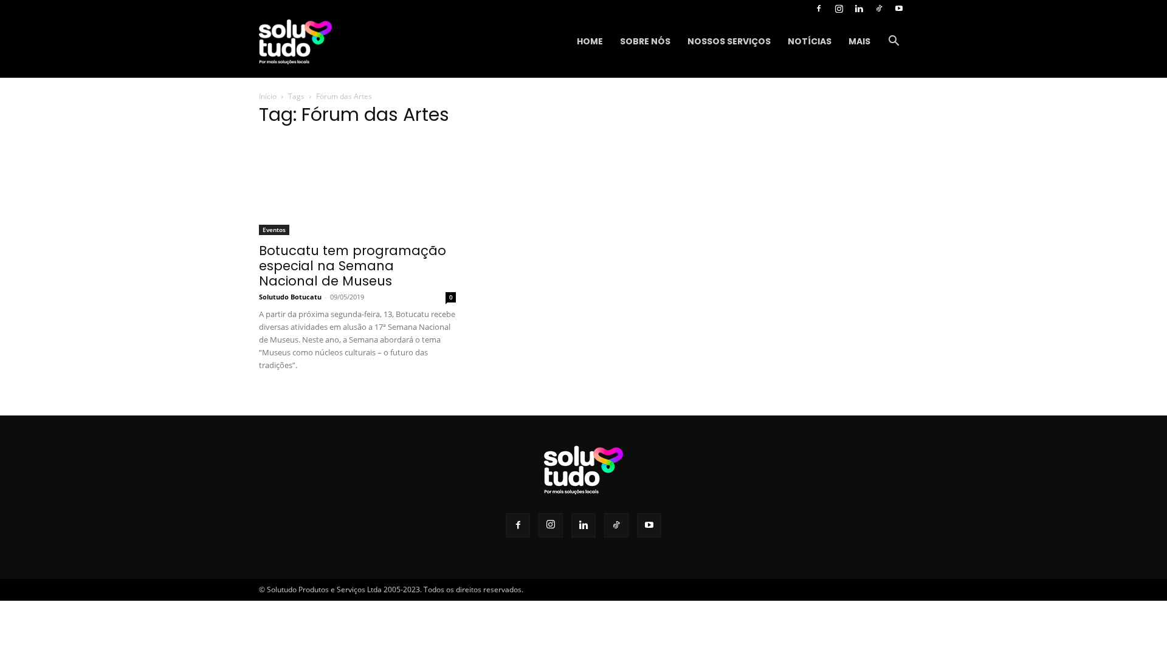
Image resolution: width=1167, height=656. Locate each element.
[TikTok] (879, 8)
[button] (893, 42)
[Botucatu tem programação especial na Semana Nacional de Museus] (357, 186)
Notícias (809, 41)
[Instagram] (839, 8)
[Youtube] (899, 8)
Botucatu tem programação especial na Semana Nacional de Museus (352, 266)
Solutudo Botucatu (290, 296)
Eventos (274, 229)
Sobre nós (645, 41)
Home (590, 41)
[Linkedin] (859, 8)
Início (268, 96)
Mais (859, 41)
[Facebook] (819, 8)
